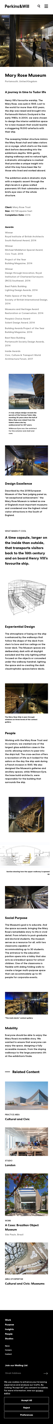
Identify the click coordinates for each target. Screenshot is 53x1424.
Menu (46, 6)
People (9, 1334)
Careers (8, 1350)
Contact (8, 1354)
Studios (9, 1338)
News (7, 1346)
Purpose (9, 1324)
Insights (9, 1329)
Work (8, 1320)
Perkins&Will (21, 6)
